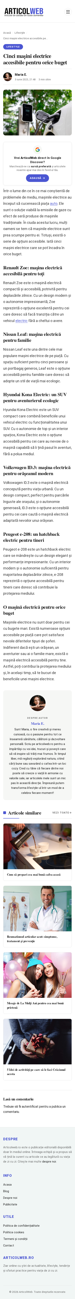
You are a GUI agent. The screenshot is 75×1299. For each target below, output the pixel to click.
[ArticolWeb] (24, 11)
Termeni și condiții (15, 1239)
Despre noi (10, 1198)
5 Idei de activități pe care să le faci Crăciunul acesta (36, 1071)
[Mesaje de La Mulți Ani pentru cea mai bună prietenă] (37, 975)
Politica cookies (13, 1232)
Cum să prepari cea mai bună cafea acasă (34, 874)
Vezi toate (60, 812)
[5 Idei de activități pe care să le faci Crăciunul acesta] (37, 1041)
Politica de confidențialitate (21, 1225)
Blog (6, 1191)
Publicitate (10, 1204)
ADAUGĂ (37, 178)
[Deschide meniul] (68, 12)
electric (21, 321)
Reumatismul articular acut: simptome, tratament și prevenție (32, 938)
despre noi (49, 1161)
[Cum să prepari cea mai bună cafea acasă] (37, 846)
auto (53, 203)
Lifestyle (20, 32)
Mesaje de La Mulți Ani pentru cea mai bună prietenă (35, 1005)
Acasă (7, 32)
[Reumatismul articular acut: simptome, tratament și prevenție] (37, 908)
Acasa (7, 1184)
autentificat (30, 1106)
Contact (8, 1245)
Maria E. (21, 75)
